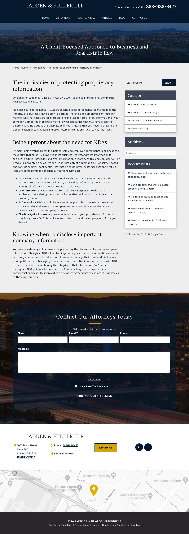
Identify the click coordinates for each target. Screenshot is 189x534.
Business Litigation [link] (141, 104)
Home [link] (45, 17)
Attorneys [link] (63, 17)
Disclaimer (94, 379)
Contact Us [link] (139, 17)
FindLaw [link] (136, 525)
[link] (54, 5)
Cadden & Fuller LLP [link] (40, 97)
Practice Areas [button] (86, 17)
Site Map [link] (67, 525)
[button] (139, 447)
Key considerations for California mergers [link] (147, 222)
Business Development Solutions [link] (109, 525)
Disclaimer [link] (54, 525)
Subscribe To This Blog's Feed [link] (146, 234)
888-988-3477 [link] (161, 6)
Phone (124, 333)
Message (23, 348)
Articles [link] (107, 17)
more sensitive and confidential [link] (95, 159)
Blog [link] (122, 17)
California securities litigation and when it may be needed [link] (148, 198)
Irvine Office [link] (26, 457)
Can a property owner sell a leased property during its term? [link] (148, 186)
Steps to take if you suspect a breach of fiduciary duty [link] (149, 174)
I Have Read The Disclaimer (95, 386)
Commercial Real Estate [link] (144, 120)
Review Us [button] (105, 447)
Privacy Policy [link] (82, 525)
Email (73, 333)
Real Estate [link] (34, 101)
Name (21, 333)
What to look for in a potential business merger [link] (146, 210)
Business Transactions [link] (86, 97)
